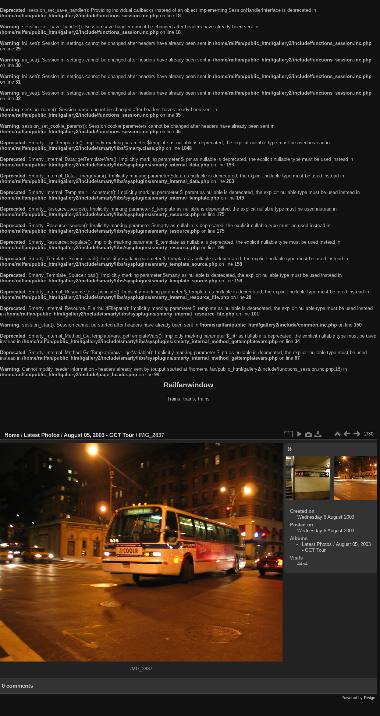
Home (11, 435)
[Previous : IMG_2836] (347, 434)
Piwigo (369, 697)
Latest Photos (42, 435)
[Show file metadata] (308, 434)
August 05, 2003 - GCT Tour (99, 435)
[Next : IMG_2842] (356, 434)
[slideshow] (299, 434)
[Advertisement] (188, 417)
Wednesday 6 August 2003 (325, 517)
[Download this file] (318, 434)
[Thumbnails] (337, 434)
